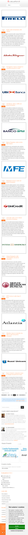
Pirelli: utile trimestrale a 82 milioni (14, 30)
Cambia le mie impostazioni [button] (17, 530)
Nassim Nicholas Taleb (6, 499)
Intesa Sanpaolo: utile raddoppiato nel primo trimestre (12, 258)
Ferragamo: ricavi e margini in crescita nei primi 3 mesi (14, 67)
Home (14, 2)
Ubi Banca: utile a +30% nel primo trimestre (14, 104)
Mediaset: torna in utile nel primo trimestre (13, 181)
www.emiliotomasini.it (9, 424)
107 (14, 395)
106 (11, 395)
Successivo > (22, 395)
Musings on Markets (6, 497)
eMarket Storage (5, 503)
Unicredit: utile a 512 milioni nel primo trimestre (14, 218)
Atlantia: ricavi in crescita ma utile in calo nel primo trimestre (14, 334)
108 (17, 395)
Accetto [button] (17, 526)
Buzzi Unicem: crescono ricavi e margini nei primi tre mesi (14, 373)
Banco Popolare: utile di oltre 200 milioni (14, 143)
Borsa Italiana (4, 494)
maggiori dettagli (21, 400)
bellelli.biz (16, 440)
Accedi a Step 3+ (5, 510)
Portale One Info (5, 501)
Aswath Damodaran (6, 495)
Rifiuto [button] (16, 528)
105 (8, 395)
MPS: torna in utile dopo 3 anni (13, 296)
